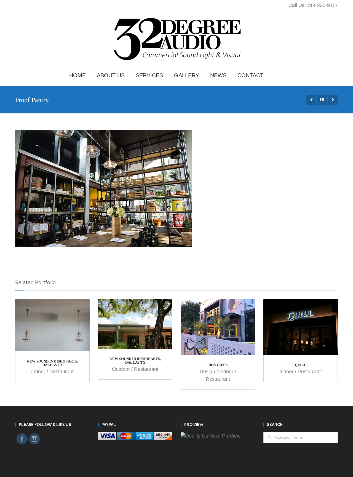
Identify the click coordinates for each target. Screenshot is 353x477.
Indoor (38, 371)
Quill (300, 365)
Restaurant (61, 371)
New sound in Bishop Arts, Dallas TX (52, 363)
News (218, 75)
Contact (250, 75)
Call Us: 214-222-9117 (313, 5)
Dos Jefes (218, 365)
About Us (111, 75)
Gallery (186, 75)
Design (207, 371)
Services (149, 75)
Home (77, 75)
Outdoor (121, 369)
